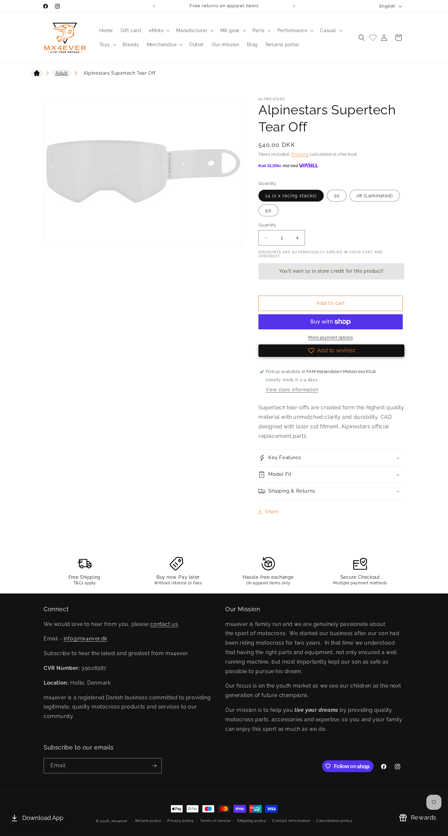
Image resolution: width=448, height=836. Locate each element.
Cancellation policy (334, 821)
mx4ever (120, 821)
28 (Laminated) (374, 195)
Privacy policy (180, 821)
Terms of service (215, 821)
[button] (158, 30)
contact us (164, 624)
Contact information (291, 821)
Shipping (300, 154)
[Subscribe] (154, 765)
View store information (292, 389)
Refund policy (148, 821)
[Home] (37, 74)
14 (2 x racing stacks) (291, 195)
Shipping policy (251, 821)
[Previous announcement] (154, 6)
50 (268, 210)
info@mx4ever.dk (85, 638)
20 (337, 195)
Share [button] (271, 511)
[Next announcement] (294, 6)
